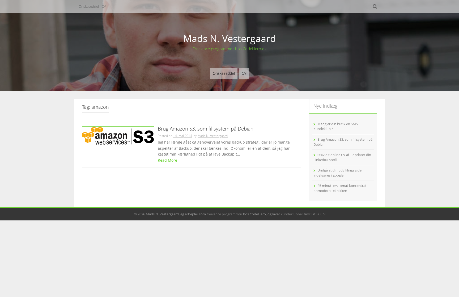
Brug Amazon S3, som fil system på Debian (205, 129)
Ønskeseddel (89, 6)
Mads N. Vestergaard (229, 38)
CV (104, 6)
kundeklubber (292, 214)
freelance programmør (224, 214)
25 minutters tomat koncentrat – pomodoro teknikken (341, 188)
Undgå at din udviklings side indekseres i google (337, 173)
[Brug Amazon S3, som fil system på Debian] (118, 134)
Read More (167, 160)
